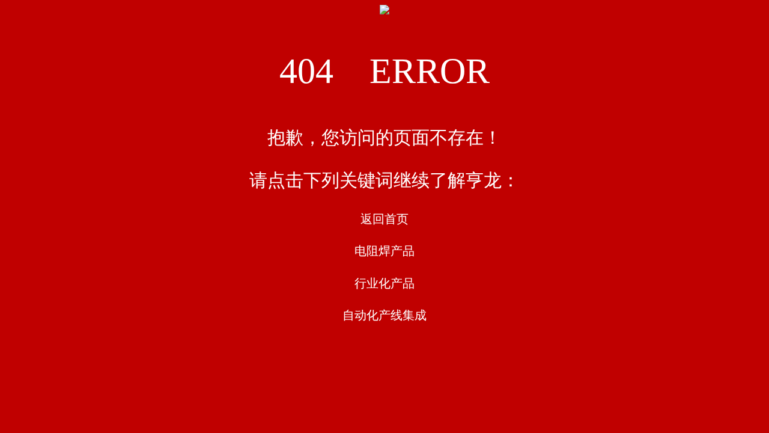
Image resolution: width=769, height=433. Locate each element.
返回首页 (384, 219)
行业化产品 (384, 283)
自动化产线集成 (384, 315)
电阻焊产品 (384, 250)
